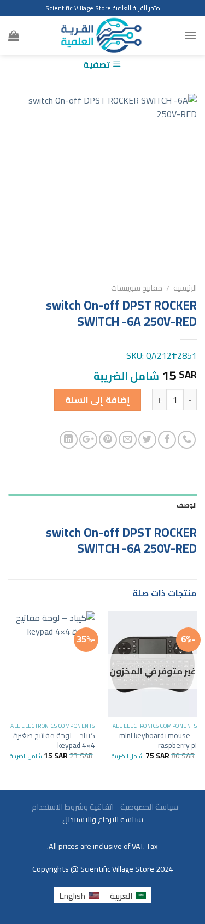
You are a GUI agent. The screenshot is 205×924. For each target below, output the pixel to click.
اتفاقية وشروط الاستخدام (72, 806)
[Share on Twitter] (147, 440)
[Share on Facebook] (167, 440)
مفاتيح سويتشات (136, 288)
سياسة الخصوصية (146, 806)
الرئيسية (185, 288)
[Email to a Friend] (128, 440)
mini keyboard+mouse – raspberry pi (158, 740)
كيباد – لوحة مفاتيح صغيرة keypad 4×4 (54, 740)
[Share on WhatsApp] (187, 440)
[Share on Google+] (88, 440)
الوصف (187, 505)
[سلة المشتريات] (13, 35)
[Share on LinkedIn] (69, 440)
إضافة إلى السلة (97, 399)
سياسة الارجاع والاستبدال (102, 819)
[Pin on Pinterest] (108, 440)
